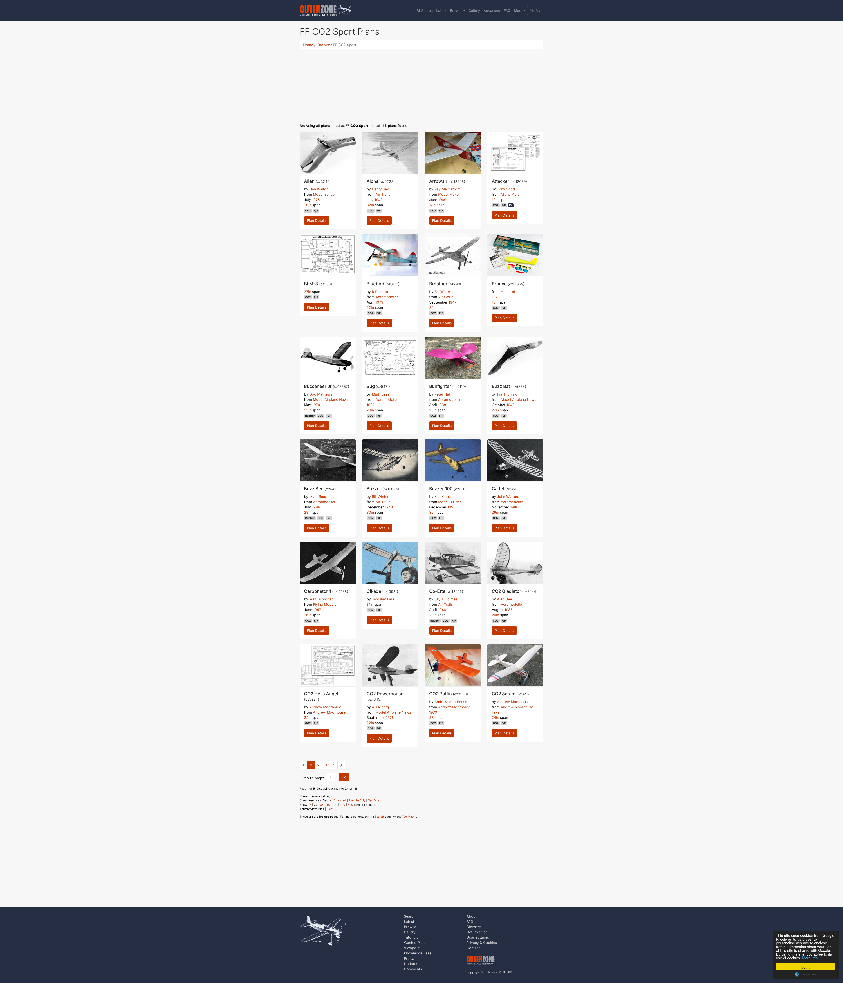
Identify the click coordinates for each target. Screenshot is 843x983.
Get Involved (477, 932)
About (472, 916)
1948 (510, 405)
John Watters (508, 496)
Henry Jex (380, 189)
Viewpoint (412, 948)
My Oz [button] (535, 10)
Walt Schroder (321, 599)
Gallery (474, 10)
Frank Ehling (507, 394)
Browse (456, 10)
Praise (409, 958)
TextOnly (374, 800)
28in (307, 512)
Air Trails (383, 194)
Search (427, 10)
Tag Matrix (409, 816)
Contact (473, 948)
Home (308, 45)
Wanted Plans (415, 942)
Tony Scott (506, 189)
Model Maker (449, 194)
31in (370, 604)
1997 (371, 405)
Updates (411, 963)
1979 (379, 302)
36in (307, 615)
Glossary (474, 927)
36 (322, 804)
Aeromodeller (387, 297)
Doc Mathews (320, 394)
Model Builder (324, 194)
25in (307, 410)
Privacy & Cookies (482, 942)
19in (495, 199)
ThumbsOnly (357, 800)
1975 (316, 199)
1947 (452, 302)
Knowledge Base (417, 953)
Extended (339, 800)
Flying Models (324, 604)
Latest (441, 10)
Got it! (806, 967)
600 (350, 804)
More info (810, 957)
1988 (442, 405)
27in (307, 291)
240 (342, 804)
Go (344, 777)
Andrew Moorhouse (325, 707)
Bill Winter (442, 291)
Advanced (492, 10)
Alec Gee (504, 599)
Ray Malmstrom (447, 189)
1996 (316, 507)
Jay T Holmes (445, 599)
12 (309, 804)
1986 (514, 507)
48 (328, 804)
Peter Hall (442, 394)
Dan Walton (318, 189)
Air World (446, 297)
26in (495, 512)
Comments (413, 969)
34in (432, 307)
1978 (496, 297)
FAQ (507, 10)
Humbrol (508, 291)
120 (334, 804)
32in (370, 205)
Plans (330, 809)
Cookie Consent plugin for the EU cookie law (806, 974)
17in (432, 205)
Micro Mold (510, 194)
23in (432, 615)
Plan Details (316, 220)
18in (495, 302)
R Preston (380, 291)
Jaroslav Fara (383, 599)
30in (307, 205)
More (518, 10)
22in (370, 307)
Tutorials (411, 937)
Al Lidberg (380, 707)
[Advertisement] (421, 83)
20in (370, 410)
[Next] (341, 765)
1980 (442, 199)
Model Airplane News (330, 399)
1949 (379, 199)
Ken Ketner (443, 496)
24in (495, 717)
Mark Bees (380, 394)
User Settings (478, 937)
